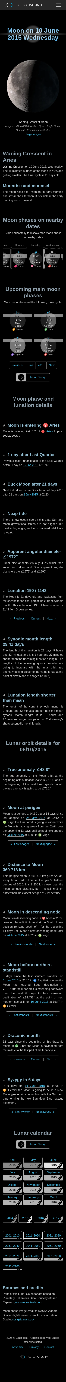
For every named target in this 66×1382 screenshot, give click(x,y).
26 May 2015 (35, 817)
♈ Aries (47, 431)
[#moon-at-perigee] (4, 807)
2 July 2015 (30, 494)
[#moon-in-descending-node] (4, 912)
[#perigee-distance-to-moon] (4, 864)
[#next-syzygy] (4, 1079)
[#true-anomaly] (4, 769)
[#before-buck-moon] (4, 484)
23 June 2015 (15, 834)
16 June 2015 (39, 1001)
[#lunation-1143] (4, 590)
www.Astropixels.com (28, 1302)
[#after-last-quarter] (4, 454)
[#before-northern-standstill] (4, 964)
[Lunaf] (25, 5)
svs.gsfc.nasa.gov (23, 1319)
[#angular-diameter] (4, 551)
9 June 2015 (30, 465)
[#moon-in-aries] (4, 425)
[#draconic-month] (4, 1035)
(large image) (33, 134)
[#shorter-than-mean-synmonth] (4, 695)
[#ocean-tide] (4, 513)
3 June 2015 (10, 980)
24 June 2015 (15, 935)
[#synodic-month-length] (4, 639)
